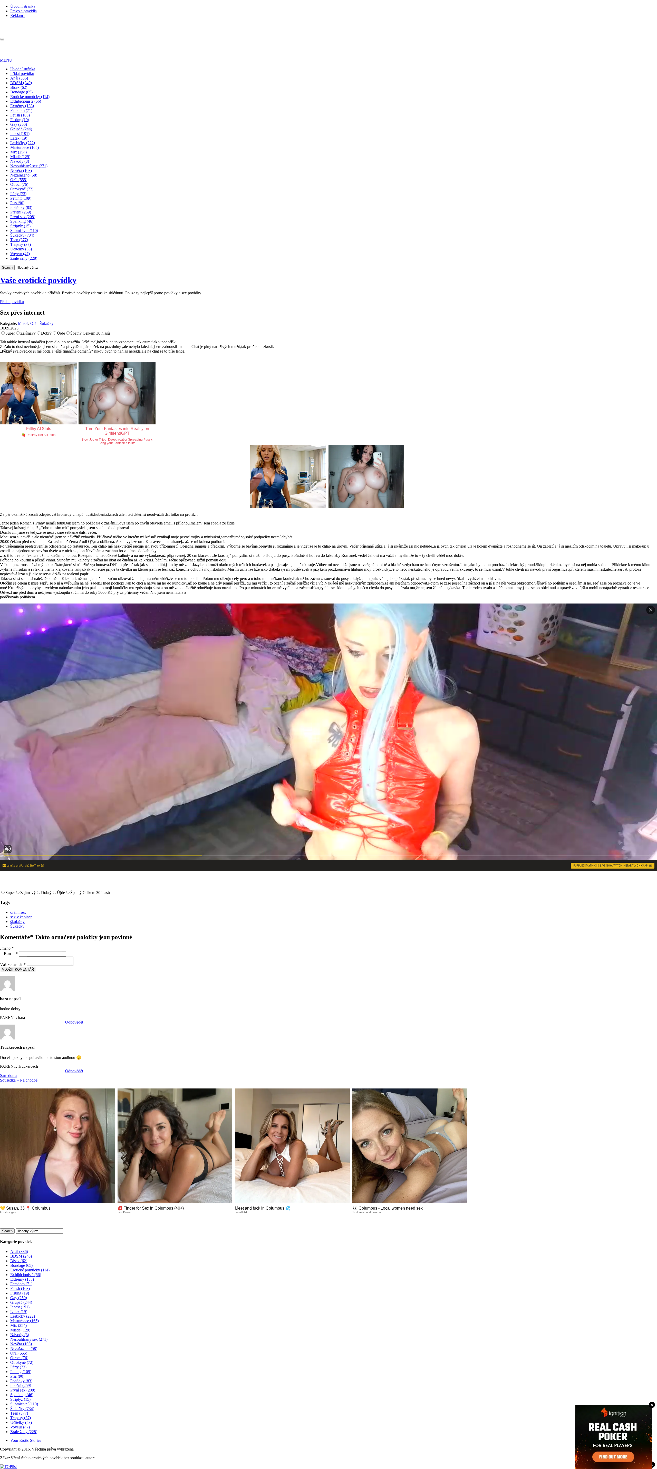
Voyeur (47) (20, 253)
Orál (33, 323)
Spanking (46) (21, 221)
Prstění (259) (20, 212)
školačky (17, 921)
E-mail (11, 953)
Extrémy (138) (22, 106)
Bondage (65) (21, 92)
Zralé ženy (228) (23, 258)
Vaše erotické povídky (38, 280)
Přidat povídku (22, 73)
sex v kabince (21, 917)
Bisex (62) (18, 87)
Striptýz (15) (20, 226)
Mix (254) (18, 152)
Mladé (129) (20, 156)
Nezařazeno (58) (23, 175)
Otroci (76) (19, 184)
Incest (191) (20, 133)
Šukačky (47, 323)
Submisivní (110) (24, 230)
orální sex (18, 912)
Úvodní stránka (22, 6)
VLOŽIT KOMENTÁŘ (18, 969)
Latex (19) (18, 138)
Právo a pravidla (23, 11)
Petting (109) (20, 198)
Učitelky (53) (21, 249)
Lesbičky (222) (22, 143)
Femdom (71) (21, 110)
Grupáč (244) (21, 129)
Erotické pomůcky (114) (30, 96)
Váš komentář (13, 964)
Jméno (7, 948)
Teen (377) (19, 240)
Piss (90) (17, 203)
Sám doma (8, 1075)
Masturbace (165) (24, 147)
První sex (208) (22, 217)
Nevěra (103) (21, 170)
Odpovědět (74, 1022)
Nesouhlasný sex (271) (28, 166)
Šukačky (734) (22, 235)
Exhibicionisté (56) (25, 101)
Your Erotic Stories (25, 1440)
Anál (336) (19, 78)
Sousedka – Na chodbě (18, 1080)
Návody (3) (19, 161)
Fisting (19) (19, 120)
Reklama (17, 15)
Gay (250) (18, 124)
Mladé (23, 323)
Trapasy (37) (20, 244)
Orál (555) (18, 180)
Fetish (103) (20, 115)
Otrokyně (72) (21, 189)
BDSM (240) (21, 83)
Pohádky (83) (21, 207)
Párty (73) (18, 193)
